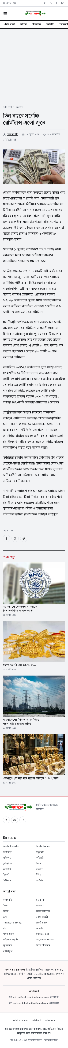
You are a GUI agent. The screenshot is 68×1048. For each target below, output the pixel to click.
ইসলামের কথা (42, 934)
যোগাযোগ (36, 1020)
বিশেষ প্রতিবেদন (43, 945)
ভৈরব (38, 863)
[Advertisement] (34, 64)
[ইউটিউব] (14, 820)
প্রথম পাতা (9, 24)
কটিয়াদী (40, 858)
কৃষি (5, 917)
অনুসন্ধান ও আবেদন (45, 940)
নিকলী (6, 875)
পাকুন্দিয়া (40, 852)
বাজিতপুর (7, 858)
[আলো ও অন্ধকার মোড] (51, 3)
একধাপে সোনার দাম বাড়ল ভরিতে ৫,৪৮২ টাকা (31, 778)
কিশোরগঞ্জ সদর (43, 846)
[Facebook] (56, 3)
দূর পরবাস (7, 945)
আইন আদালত (43, 911)
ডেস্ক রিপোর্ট (12, 134)
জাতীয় (23, 24)
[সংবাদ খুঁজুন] (45, 3)
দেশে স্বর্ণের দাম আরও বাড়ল (20, 665)
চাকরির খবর (41, 923)
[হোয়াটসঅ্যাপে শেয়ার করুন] (15, 538)
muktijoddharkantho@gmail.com (30, 1003)
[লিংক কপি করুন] (23, 538)
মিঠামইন (7, 880)
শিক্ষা (5, 906)
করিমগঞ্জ (7, 869)
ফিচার (5, 911)
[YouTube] (62, 3)
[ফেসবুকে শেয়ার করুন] (6, 538)
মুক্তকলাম (40, 900)
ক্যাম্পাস (40, 906)
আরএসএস (50, 1020)
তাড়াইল (39, 869)
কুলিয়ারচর (8, 863)
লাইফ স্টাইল (8, 934)
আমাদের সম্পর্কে (20, 1020)
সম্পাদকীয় (7, 900)
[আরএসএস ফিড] (22, 820)
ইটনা (38, 875)
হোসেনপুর (7, 852)
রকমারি (39, 928)
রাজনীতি (36, 24)
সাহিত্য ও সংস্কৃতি (10, 940)
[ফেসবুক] (6, 820)
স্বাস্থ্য (5, 928)
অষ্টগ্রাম (39, 880)
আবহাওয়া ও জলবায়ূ (12, 923)
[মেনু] (5, 13)
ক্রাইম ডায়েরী (42, 917)
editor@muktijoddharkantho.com (31, 997)
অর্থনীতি (50, 24)
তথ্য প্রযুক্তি (8, 951)
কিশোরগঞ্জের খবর (11, 846)
